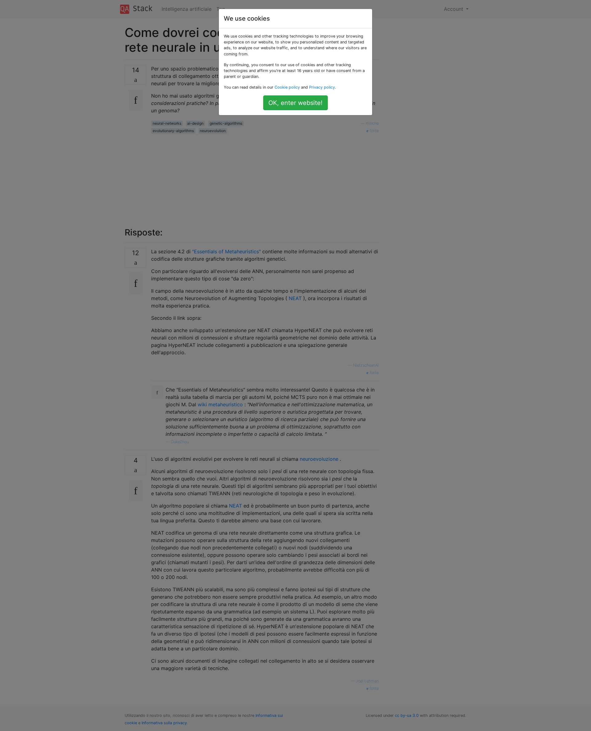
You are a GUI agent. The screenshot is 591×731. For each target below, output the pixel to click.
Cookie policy (287, 87)
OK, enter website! (295, 102)
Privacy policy (322, 87)
